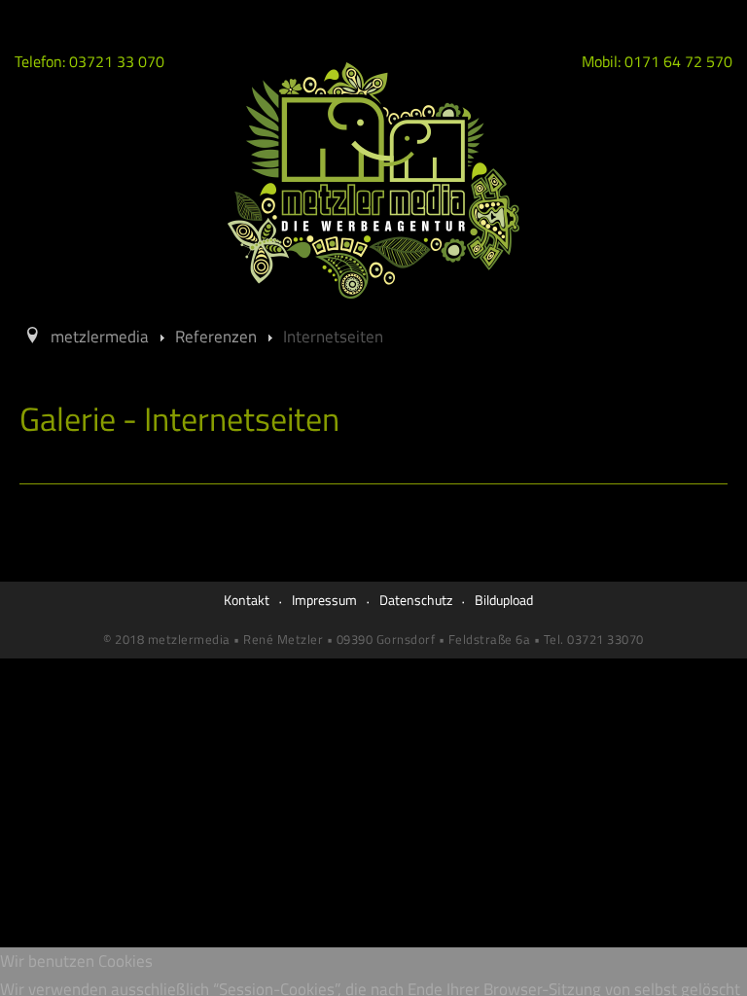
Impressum (324, 599)
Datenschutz (415, 599)
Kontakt (246, 599)
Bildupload (504, 599)
